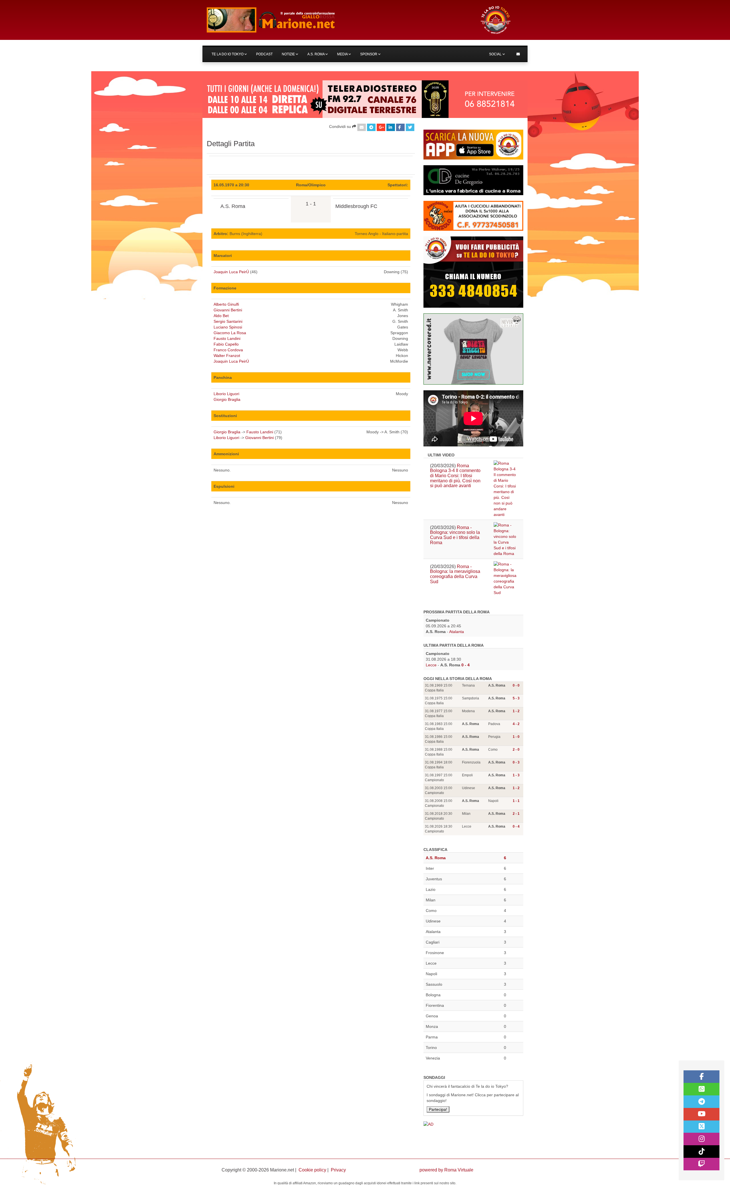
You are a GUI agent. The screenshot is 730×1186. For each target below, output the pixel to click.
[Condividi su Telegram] (371, 127)
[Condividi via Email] (361, 127)
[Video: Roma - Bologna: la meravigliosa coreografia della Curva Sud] (505, 578)
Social (495, 54)
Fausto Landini (227, 338)
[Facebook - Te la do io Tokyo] (701, 1076)
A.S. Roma (316, 54)
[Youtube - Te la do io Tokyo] (701, 1114)
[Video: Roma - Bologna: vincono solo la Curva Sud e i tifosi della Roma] (505, 539)
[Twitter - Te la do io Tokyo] (701, 1126)
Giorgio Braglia (227, 399)
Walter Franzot (227, 355)
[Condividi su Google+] (381, 127)
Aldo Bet (221, 315)
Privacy (338, 1169)
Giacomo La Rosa (230, 332)
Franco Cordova (228, 350)
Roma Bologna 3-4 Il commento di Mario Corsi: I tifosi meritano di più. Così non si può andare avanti (455, 475)
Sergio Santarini (228, 321)
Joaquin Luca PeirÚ (231, 272)
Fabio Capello (226, 344)
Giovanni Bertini (228, 310)
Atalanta (456, 631)
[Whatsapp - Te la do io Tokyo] (701, 1089)
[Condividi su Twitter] (410, 127)
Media (342, 54)
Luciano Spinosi (228, 327)
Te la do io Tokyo (228, 54)
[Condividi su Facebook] (400, 127)
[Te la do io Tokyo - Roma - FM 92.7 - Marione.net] (338, 20)
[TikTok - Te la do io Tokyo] (701, 1151)
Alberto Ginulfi (226, 304)
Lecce (431, 665)
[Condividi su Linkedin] (390, 127)
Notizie (289, 54)
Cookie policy (312, 1169)
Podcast (264, 54)
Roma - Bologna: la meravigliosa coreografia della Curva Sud (455, 574)
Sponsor (369, 54)
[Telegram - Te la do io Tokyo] (701, 1101)
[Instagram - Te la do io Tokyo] (701, 1139)
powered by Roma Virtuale (446, 1169)
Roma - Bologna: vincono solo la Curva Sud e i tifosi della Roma (455, 535)
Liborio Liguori (226, 393)
